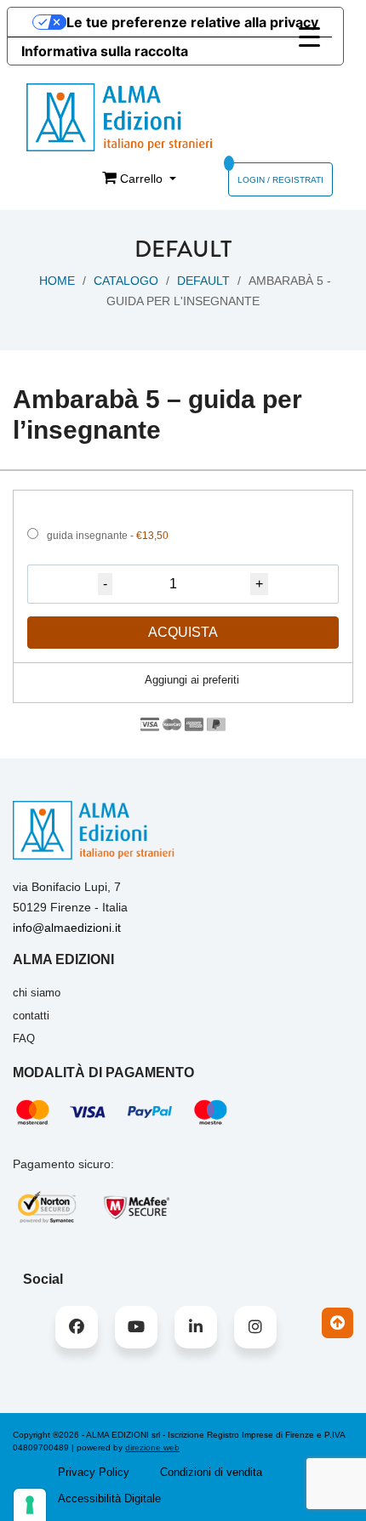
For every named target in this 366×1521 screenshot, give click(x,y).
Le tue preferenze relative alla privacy (192, 22)
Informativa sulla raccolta (104, 51)
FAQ (24, 1038)
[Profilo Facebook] (76, 1327)
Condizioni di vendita (211, 1472)
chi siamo (36, 992)
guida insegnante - (108, 536)
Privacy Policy (93, 1472)
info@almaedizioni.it (67, 927)
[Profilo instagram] (255, 1327)
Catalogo (126, 280)
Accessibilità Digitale (109, 1498)
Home (57, 280)
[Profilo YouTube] (136, 1327)
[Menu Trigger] (309, 37)
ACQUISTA (183, 632)
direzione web (152, 1447)
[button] (183, 681)
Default (203, 280)
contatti (31, 1015)
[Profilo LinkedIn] (196, 1327)
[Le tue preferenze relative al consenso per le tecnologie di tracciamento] (30, 1505)
